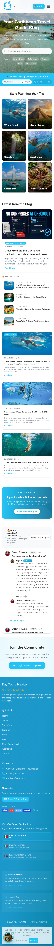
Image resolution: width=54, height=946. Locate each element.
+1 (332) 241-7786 (15, 773)
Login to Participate (28, 665)
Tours (5, 720)
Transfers (7, 725)
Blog (4, 734)
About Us (7, 749)
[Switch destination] (14, 6)
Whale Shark (18, 59)
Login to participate (41, 537)
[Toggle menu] (49, 6)
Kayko (19, 560)
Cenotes (44, 59)
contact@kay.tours (16, 778)
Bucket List (31, 63)
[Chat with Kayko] (8, 937)
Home (5, 716)
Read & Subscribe (17, 799)
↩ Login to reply (17, 620)
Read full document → (15, 885)
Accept (33, 940)
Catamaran (32, 59)
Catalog (6, 730)
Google (27, 82)
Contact (6, 753)
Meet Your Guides (11, 744)
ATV (20, 63)
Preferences (21, 940)
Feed (4, 739)
